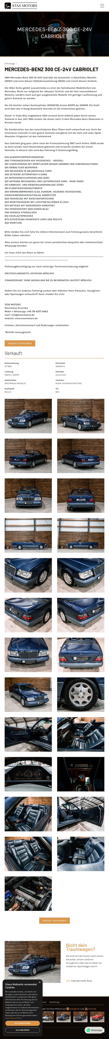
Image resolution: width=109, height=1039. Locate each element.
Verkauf (43, 1002)
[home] (20, 6)
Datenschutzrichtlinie (13, 1018)
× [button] (40, 982)
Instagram (75, 1008)
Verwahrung (54, 1002)
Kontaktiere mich (81, 981)
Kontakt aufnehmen (20, 343)
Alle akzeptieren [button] (22, 1023)
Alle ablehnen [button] (22, 1030)
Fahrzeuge (10, 63)
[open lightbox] (28, 416)
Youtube (92, 1008)
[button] (102, 5)
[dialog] (23, 1008)
